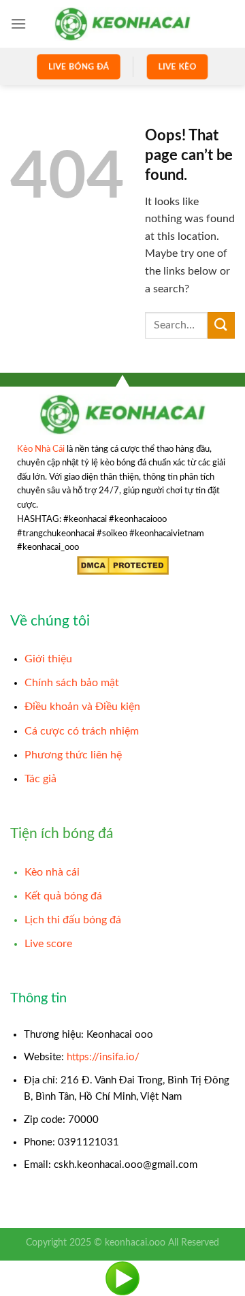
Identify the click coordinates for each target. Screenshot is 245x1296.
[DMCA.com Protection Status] (123, 565)
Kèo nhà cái (52, 872)
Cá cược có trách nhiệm (81, 731)
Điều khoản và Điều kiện (82, 706)
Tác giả (40, 778)
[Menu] (18, 23)
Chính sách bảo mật (71, 682)
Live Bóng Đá (78, 66)
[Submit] (221, 325)
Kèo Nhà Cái (41, 449)
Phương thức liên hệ (73, 755)
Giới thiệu (48, 658)
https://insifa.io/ (103, 1057)
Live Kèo (177, 66)
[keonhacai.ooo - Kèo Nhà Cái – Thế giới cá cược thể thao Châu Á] (122, 23)
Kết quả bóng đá (63, 896)
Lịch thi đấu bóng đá (72, 919)
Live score (48, 943)
